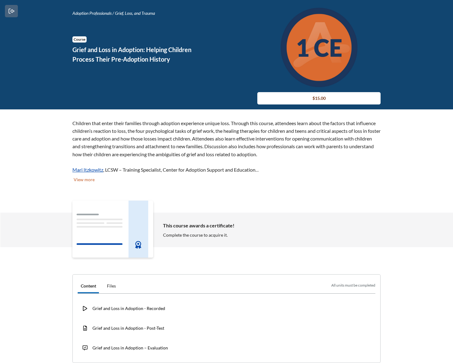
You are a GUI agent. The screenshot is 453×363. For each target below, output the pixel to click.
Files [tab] (111, 285)
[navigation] (226, 286)
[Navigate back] (11, 11)
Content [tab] (88, 285)
